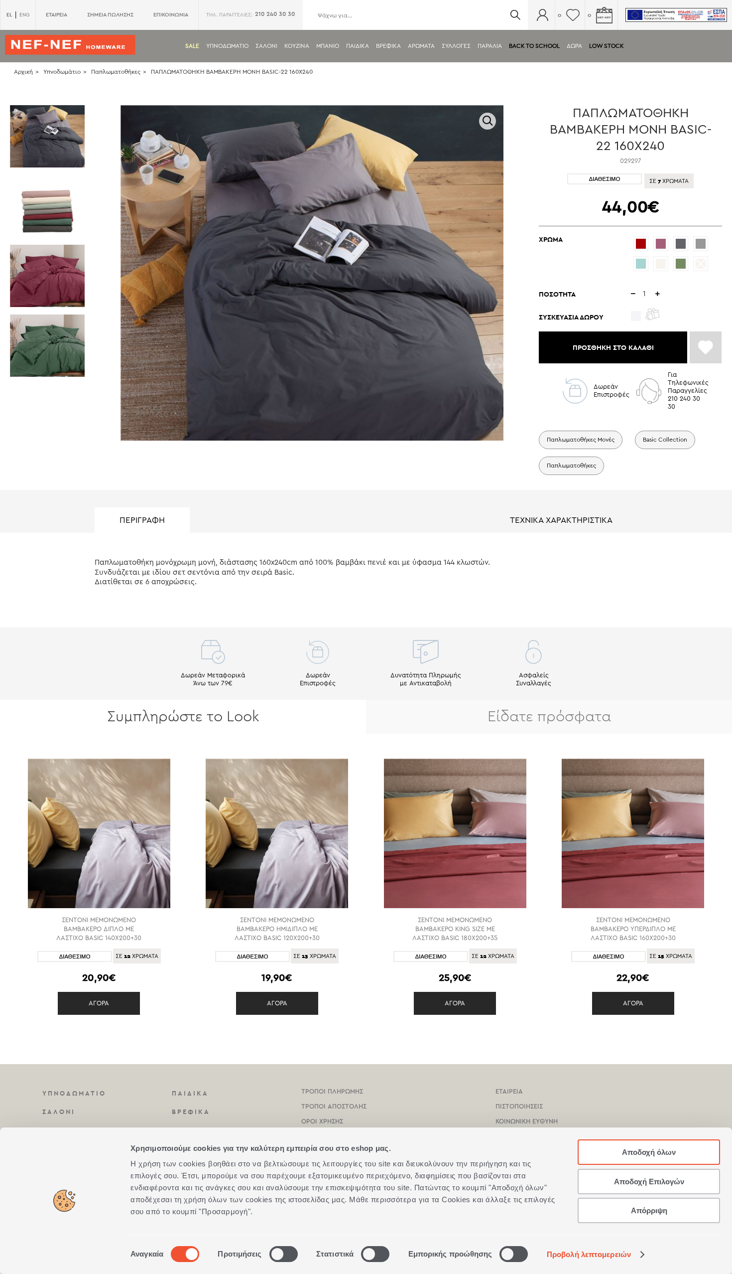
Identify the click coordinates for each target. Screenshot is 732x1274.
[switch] (283, 1254)
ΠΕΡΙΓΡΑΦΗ (142, 520)
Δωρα (574, 46)
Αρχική (23, 72)
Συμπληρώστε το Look (183, 716)
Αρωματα (421, 46)
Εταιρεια (509, 1091)
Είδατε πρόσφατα (549, 716)
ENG (24, 14)
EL (9, 14)
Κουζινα (296, 46)
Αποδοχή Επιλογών (649, 1181)
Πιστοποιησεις (519, 1106)
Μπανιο (327, 46)
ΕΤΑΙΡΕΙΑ (56, 14)
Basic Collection (665, 440)
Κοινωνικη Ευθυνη (526, 1121)
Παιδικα (357, 46)
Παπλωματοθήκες (115, 72)
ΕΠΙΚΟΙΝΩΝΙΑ (170, 14)
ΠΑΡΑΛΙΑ (490, 46)
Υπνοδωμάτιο (62, 72)
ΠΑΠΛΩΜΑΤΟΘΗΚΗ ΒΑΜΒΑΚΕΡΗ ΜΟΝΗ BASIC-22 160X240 (232, 72)
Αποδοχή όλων (649, 1152)
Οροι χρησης (322, 1121)
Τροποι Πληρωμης (332, 1091)
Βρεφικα (388, 46)
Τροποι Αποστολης (333, 1106)
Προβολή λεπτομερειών (589, 1254)
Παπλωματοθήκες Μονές (580, 440)
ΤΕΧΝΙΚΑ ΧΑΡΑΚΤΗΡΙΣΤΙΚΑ (561, 520)
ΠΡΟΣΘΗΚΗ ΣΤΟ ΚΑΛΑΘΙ (613, 347)
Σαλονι (266, 46)
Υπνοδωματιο (227, 46)
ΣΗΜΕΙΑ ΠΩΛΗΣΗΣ (110, 14)
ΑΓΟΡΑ (99, 1003)
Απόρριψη (649, 1210)
